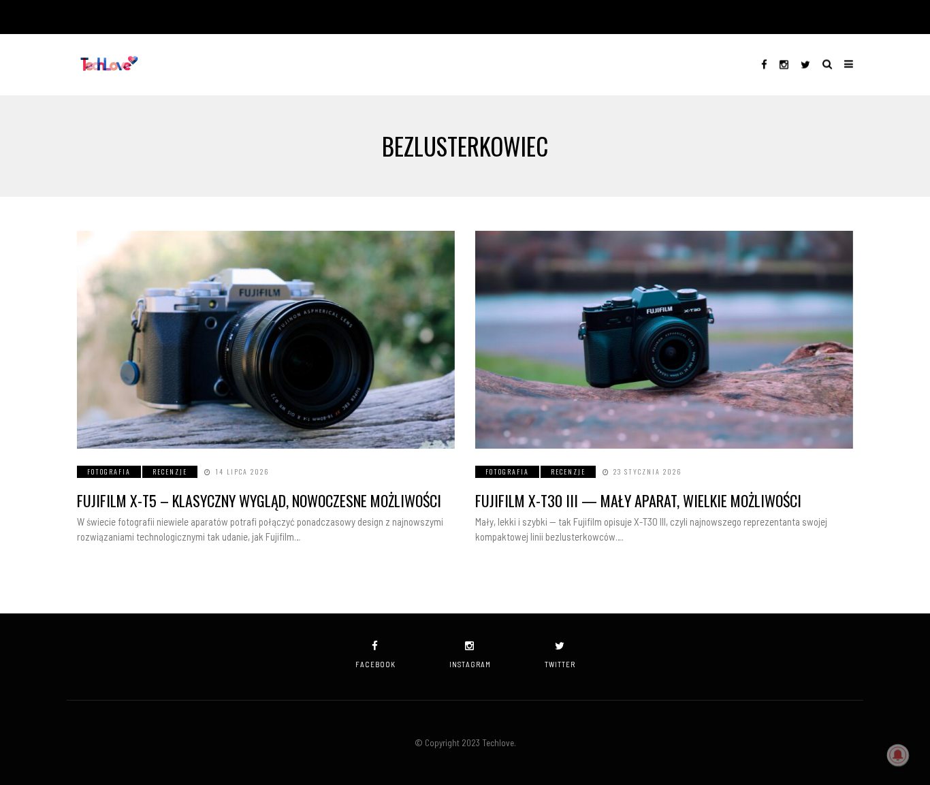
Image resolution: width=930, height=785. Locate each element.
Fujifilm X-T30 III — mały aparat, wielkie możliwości (638, 500)
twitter (560, 664)
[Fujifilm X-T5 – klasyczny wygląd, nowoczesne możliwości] (266, 340)
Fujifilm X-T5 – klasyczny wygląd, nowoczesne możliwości (259, 500)
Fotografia (109, 471)
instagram (470, 664)
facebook (375, 664)
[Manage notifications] (898, 755)
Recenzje (170, 471)
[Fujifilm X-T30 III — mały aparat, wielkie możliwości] (664, 340)
